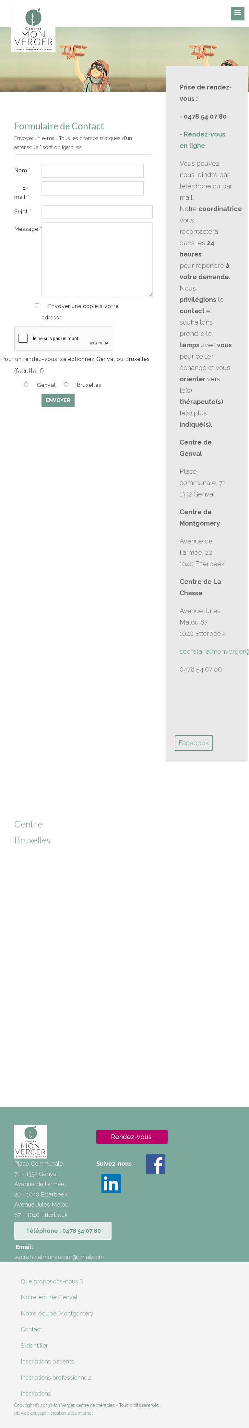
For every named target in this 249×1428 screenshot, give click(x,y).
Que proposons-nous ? (52, 1281)
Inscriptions (36, 1393)
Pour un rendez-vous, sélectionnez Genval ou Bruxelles (75, 359)
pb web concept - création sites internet (53, 1413)
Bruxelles (89, 385)
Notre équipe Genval (49, 1297)
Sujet (21, 211)
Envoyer (58, 400)
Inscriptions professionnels (56, 1377)
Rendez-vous (131, 1137)
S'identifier (34, 1345)
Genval (47, 385)
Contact (31, 1329)
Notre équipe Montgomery (57, 1313)
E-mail (21, 192)
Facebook (194, 743)
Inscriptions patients (47, 1361)
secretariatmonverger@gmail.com (59, 1257)
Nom (21, 170)
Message (21, 229)
